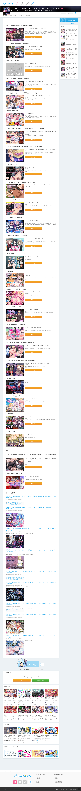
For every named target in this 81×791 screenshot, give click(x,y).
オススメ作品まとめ (28, 15)
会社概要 (38, 777)
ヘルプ (38, 781)
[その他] (77, 13)
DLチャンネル (8, 4)
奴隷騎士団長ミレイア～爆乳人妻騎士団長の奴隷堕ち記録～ (37, 363)
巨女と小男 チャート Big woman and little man (37, 698)
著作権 (56, 777)
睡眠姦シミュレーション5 (30, 63)
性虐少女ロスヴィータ (29, 167)
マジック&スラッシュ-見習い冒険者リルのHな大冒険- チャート (24, 715)
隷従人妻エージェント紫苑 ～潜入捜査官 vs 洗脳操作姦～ (37, 345)
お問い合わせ (39, 782)
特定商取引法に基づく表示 (59, 779)
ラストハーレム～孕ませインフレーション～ (34, 202)
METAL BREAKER (28, 274)
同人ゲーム (17, 15)
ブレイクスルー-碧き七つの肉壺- (32, 220)
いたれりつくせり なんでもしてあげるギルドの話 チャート (38, 714)
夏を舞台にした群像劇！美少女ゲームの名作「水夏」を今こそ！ (24, 737)
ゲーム (51, 10)
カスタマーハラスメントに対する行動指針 (44, 779)
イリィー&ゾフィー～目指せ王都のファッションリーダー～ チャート (51, 715)
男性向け (11, 15)
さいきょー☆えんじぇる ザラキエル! (32, 398)
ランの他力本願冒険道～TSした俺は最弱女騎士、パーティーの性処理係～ (40, 149)
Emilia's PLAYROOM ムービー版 (32, 476)
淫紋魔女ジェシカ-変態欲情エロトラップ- (34, 291)
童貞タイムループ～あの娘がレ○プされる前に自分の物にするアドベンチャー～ (10, 699)
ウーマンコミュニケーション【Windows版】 (34, 238)
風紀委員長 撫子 (28, 416)
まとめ (11, 771)
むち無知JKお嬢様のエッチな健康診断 (33, 327)
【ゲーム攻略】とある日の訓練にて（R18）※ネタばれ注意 (24, 698)
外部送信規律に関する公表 (59, 782)
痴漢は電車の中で (28, 381)
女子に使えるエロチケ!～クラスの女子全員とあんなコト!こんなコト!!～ (40, 95)
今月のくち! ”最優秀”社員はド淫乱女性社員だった (35, 81)
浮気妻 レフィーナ (28, 434)
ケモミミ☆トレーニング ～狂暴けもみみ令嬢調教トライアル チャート (51, 699)
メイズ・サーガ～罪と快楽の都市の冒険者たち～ (35, 46)
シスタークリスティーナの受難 (31, 309)
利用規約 (38, 778)
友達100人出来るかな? (29, 113)
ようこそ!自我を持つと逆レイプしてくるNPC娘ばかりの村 (37, 184)
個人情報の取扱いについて (59, 781)
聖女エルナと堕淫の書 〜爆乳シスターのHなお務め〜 (36, 28)
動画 (21, 15)
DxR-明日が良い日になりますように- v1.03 (34, 256)
